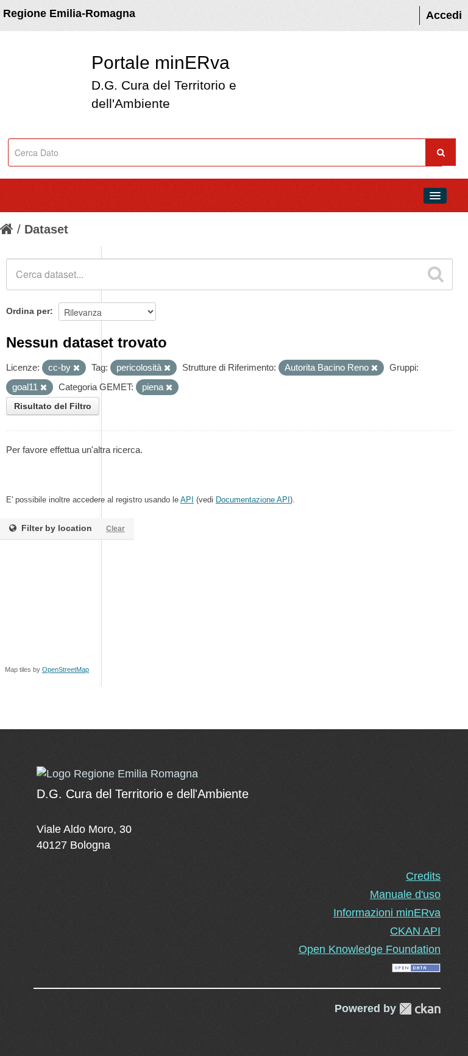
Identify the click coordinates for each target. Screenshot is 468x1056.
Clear (115, 528)
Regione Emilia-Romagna (69, 13)
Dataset (46, 229)
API (187, 499)
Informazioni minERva (387, 913)
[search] (436, 274)
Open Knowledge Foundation (370, 949)
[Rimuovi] (76, 368)
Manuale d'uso (405, 894)
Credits (423, 876)
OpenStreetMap (65, 669)
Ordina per (28, 311)
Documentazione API (253, 499)
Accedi (444, 15)
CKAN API (415, 931)
